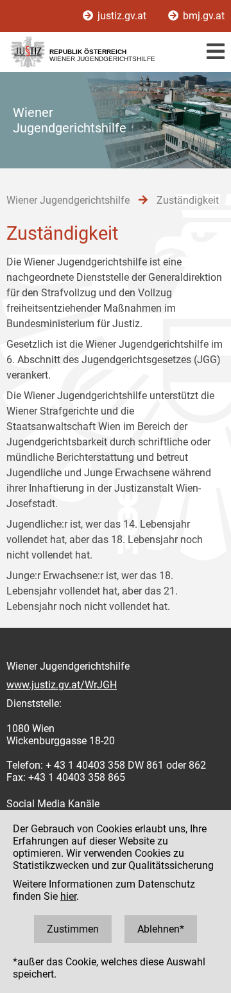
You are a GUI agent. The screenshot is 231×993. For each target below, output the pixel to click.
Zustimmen (73, 929)
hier (68, 896)
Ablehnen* (160, 929)
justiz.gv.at (122, 16)
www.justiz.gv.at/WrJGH (61, 685)
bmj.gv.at (202, 16)
